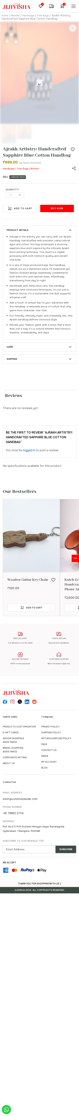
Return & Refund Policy (56, 738)
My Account (49, 761)
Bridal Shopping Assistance (13, 750)
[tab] (41, 395)
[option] (31, 557)
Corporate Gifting (15, 757)
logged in (29, 450)
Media (44, 756)
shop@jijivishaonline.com (20, 799)
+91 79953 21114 (13, 813)
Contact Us (49, 750)
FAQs (44, 744)
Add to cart (23, 208)
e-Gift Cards (11, 732)
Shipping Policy (51, 732)
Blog (44, 767)
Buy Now (57, 208)
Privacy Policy (50, 726)
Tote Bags (43, 15)
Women (15, 15)
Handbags (28, 15)
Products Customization (19, 726)
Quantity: (12, 189)
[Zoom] (72, 28)
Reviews (13, 396)
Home (4, 15)
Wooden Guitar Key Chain (27, 580)
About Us (9, 763)
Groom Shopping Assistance (13, 740)
